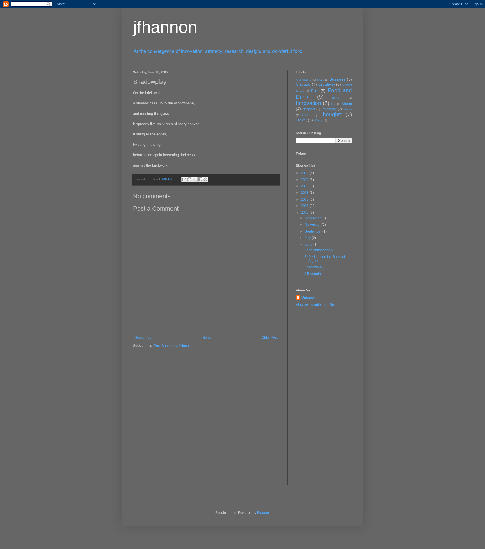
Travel (301, 120)
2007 (305, 199)
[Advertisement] (318, 400)
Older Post (270, 338)
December (313, 218)
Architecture (303, 79)
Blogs (320, 79)
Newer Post (143, 338)
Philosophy (329, 109)
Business (338, 79)
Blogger (263, 513)
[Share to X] (195, 179)
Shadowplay (313, 267)
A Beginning (313, 274)
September (313, 231)
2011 (305, 173)
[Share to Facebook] (200, 179)
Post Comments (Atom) (171, 346)
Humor (336, 97)
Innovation (308, 103)
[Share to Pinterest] (205, 179)
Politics (306, 115)
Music (347, 103)
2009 (305, 186)
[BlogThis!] (189, 179)
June (309, 245)
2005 (305, 213)
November (313, 225)
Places (347, 109)
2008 (305, 193)
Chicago (303, 84)
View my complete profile (315, 305)
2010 (305, 180)
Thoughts (330, 114)
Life (333, 104)
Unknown (308, 297)
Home (207, 338)
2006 (305, 206)
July (308, 238)
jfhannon (165, 27)
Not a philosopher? (318, 250)
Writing (318, 120)
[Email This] (184, 179)
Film (315, 90)
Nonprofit (309, 109)
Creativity (326, 84)
